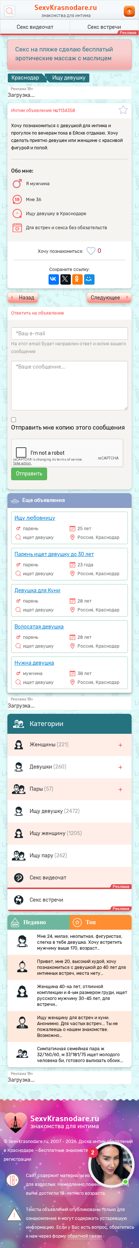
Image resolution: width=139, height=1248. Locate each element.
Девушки (41, 767)
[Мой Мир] (89, 279)
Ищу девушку (47, 811)
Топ (91, 922)
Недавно (34, 922)
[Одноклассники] (77, 279)
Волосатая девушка (39, 627)
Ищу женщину (48, 833)
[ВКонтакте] (54, 279)
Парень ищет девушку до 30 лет (54, 554)
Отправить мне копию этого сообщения (68, 427)
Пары (37, 789)
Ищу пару (42, 855)
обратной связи (84, 1236)
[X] (65, 279)
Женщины (43, 745)
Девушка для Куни (37, 590)
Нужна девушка (34, 663)
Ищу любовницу (34, 518)
